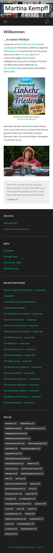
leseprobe (31, 493)
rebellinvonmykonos (15, 519)
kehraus (20, 478)
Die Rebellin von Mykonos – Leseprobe (22, 367)
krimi (32, 488)
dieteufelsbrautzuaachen (17, 458)
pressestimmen (13, 513)
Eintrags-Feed (10, 256)
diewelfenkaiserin (14, 463)
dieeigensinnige (13, 428)
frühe (24, 44)
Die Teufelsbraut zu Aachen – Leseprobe (23, 313)
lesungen (10, 498)
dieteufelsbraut (13, 453)
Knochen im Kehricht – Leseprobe (20, 319)
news (20, 508)
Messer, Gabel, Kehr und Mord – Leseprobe (25, 290)
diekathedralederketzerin (17, 438)
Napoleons (12, 51)
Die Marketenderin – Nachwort (19, 402)
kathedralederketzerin (32, 473)
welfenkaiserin (28, 528)
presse (32, 508)
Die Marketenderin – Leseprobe (19, 373)
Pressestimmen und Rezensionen (20, 301)
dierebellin (11, 448)
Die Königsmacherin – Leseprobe (20, 349)
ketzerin (35, 483)
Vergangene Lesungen (14, 307)
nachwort (40, 503)
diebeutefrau (27, 423)
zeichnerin (11, 534)
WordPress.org (11, 268)
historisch (11, 468)
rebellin (29, 513)
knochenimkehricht (15, 488)
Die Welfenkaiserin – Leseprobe (19, 337)
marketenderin (27, 498)
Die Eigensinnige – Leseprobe (18, 361)
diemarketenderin (37, 443)
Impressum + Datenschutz (16, 229)
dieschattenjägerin (30, 448)
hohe (33, 44)
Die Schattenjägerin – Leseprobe (19, 355)
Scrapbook (9, 295)
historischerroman (32, 468)
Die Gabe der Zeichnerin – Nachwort (21, 384)
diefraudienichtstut (35, 428)
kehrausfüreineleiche (15, 483)
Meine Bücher (10, 223)
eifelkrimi (32, 463)
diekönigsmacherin (15, 443)
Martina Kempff (25, 547)
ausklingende (10, 47)
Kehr (6, 129)
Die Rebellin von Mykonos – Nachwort (22, 396)
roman (9, 524)
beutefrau (11, 423)
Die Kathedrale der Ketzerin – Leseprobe (23, 331)
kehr (8, 478)
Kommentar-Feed (12, 262)
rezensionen (36, 519)
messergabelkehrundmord (18, 503)
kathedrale (11, 473)
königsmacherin (13, 493)
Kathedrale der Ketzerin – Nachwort (21, 390)
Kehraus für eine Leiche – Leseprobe (21, 325)
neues (9, 508)
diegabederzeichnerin (16, 433)
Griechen (25, 54)
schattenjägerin (26, 524)
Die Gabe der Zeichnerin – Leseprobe (22, 378)
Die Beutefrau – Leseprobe (17, 343)
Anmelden (9, 250)
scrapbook (11, 528)
